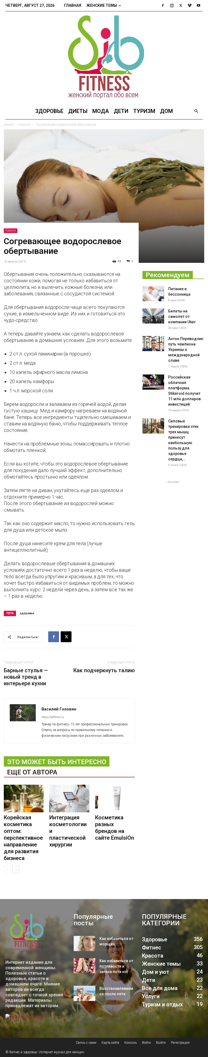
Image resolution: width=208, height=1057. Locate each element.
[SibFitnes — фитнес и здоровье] (104, 57)
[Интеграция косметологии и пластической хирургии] (69, 798)
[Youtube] (198, 5)
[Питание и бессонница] (153, 293)
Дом (166, 111)
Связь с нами (86, 1043)
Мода (100, 111)
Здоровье (49, 111)
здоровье (27, 613)
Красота (10, 230)
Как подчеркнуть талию (104, 670)
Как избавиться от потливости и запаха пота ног (116, 966)
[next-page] (15, 869)
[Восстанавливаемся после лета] (84, 993)
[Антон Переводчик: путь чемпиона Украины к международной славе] (153, 343)
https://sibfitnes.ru (52, 717)
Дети (121, 111)
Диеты (77, 111)
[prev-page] (7, 869)
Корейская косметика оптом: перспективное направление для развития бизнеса (23, 837)
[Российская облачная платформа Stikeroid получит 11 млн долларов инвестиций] (153, 382)
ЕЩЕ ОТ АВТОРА (32, 772)
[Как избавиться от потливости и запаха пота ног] (84, 965)
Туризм (144, 111)
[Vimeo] (190, 5)
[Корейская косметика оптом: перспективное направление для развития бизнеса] (24, 798)
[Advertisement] (173, 512)
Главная (72, 5)
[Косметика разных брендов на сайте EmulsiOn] (115, 798)
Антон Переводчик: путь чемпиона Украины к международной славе (186, 350)
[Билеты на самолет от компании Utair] (153, 316)
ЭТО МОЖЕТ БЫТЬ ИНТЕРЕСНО (56, 762)
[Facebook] (163, 5)
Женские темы (101, 5)
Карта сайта (110, 1043)
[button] (196, 111)
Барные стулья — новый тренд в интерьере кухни (26, 677)
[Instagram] (172, 5)
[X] (181, 5)
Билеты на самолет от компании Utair (182, 316)
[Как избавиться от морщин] (84, 943)
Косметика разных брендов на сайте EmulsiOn (114, 827)
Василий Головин (58, 709)
